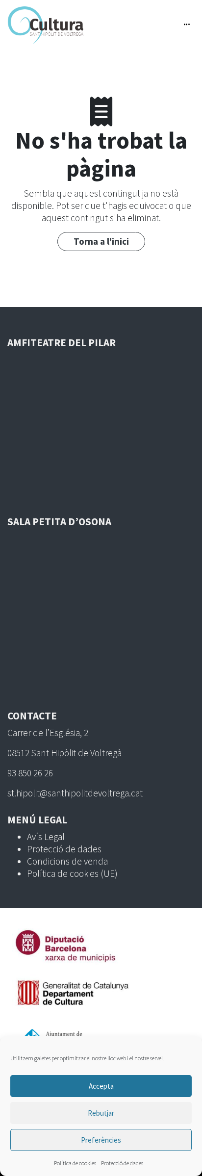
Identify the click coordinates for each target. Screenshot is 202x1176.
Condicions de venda (67, 861)
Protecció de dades (122, 1163)
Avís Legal (46, 837)
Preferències (101, 1140)
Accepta (101, 1086)
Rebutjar (101, 1113)
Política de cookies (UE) (72, 873)
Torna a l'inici (101, 241)
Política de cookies (75, 1163)
